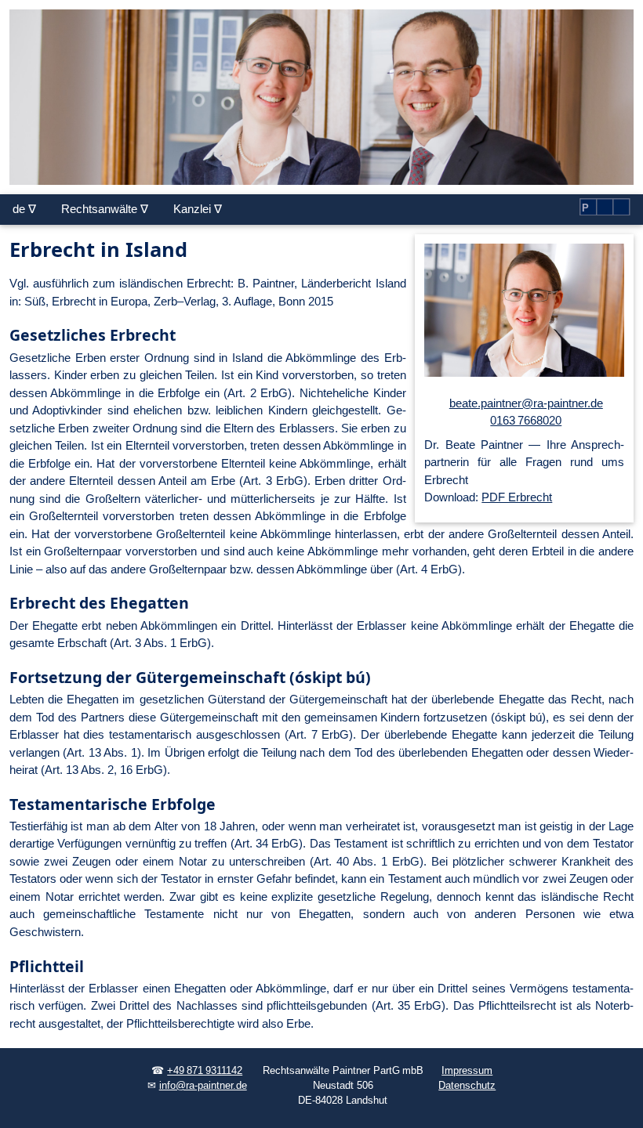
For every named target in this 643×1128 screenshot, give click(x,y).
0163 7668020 (525, 420)
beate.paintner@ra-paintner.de (526, 403)
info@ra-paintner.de (203, 1085)
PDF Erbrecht (516, 497)
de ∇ (24, 208)
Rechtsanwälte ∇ (104, 208)
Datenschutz (467, 1085)
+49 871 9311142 (204, 1070)
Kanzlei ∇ (197, 208)
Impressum (466, 1070)
